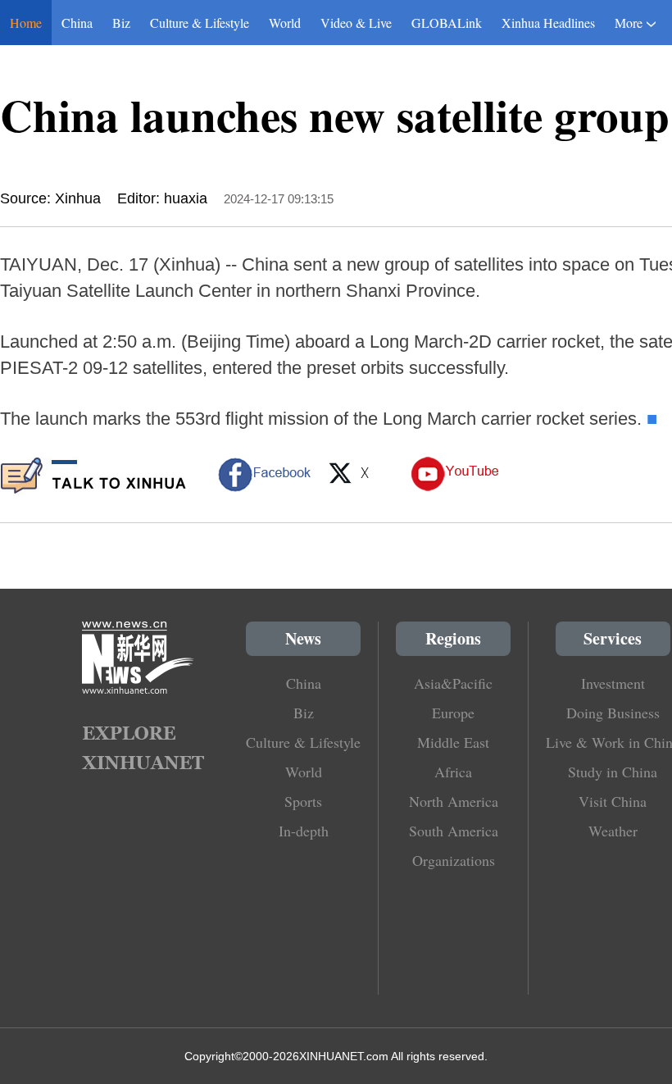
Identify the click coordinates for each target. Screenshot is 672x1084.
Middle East (453, 742)
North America (453, 801)
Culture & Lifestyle (199, 22)
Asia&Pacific (453, 683)
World (285, 22)
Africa (453, 771)
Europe (453, 712)
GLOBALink (446, 22)
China (77, 22)
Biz (121, 22)
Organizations (453, 860)
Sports (303, 801)
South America (453, 830)
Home (26, 22)
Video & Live (356, 22)
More (628, 22)
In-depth (304, 830)
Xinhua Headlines (548, 22)
